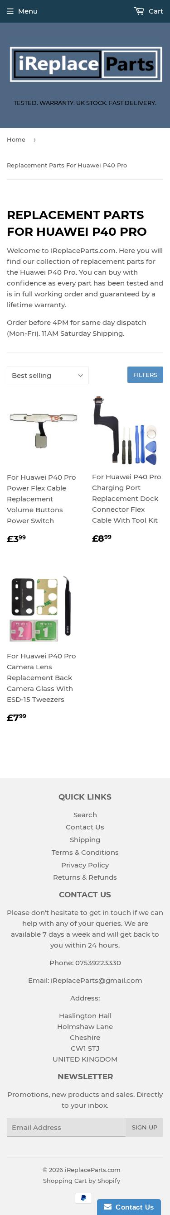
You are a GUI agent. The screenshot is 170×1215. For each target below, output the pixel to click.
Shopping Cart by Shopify (81, 1180)
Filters (145, 374)
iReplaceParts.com (93, 1169)
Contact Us (85, 827)
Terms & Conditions (85, 852)
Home (16, 139)
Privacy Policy (85, 865)
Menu (28, 11)
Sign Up (144, 1127)
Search (85, 814)
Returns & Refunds (85, 877)
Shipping (85, 839)
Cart (155, 11)
